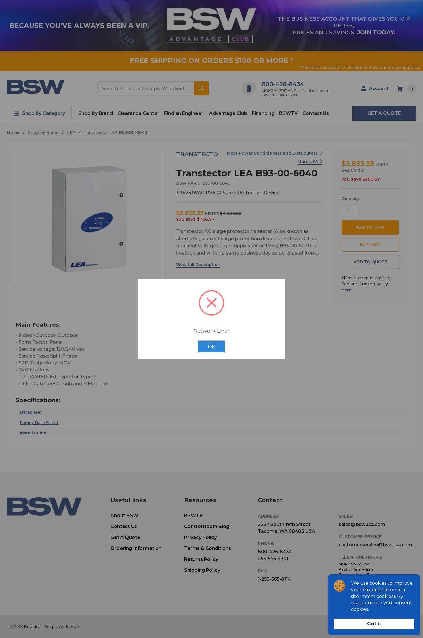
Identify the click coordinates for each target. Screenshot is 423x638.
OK (211, 347)
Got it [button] (374, 623)
